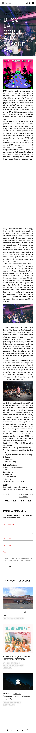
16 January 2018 (9, 10)
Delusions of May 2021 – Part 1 (12, 703)
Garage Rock (18, 696)
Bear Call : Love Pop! (13, 618)
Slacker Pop (8, 14)
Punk (9, 698)
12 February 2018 (8, 656)
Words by (23, 10)
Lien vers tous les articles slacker (15, 487)
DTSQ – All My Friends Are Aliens (19, 448)
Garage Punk (8, 696)
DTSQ (5, 91)
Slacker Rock (19, 659)
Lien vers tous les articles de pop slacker (17, 489)
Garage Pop (8, 12)
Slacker (27, 12)
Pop (21, 12)
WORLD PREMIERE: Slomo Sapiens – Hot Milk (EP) (13, 665)
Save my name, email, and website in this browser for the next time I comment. (19, 559)
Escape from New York (16, 332)
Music (16, 12)
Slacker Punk (19, 14)
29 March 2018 (8, 612)
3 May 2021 (6, 693)
